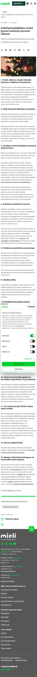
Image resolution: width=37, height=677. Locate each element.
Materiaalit (4, 617)
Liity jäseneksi (6, 644)
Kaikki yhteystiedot (7, 581)
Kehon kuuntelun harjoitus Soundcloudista (16, 182)
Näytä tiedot (28, 359)
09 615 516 (17, 558)
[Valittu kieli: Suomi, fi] (27, 3)
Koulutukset (5, 621)
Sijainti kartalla (6, 551)
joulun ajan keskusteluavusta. (24, 484)
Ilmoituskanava (6, 605)
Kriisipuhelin (15, 469)
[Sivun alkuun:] (31, 529)
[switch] (32, 341)
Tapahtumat (5, 625)
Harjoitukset (5, 613)
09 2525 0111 (15, 575)
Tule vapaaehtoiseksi (8, 641)
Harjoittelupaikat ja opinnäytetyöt (12, 601)
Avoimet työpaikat (7, 597)
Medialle (4, 593)
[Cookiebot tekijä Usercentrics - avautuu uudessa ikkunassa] (27, 307)
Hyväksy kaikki (18, 364)
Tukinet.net (21, 474)
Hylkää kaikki (18, 369)
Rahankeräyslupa (21, 660)
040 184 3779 (18, 566)
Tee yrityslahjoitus (7, 637)
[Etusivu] (5, 3)
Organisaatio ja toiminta (9, 590)
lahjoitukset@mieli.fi (8, 571)
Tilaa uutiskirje (6, 648)
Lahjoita (4, 633)
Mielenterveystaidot (10, 507)
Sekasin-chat (13, 481)
